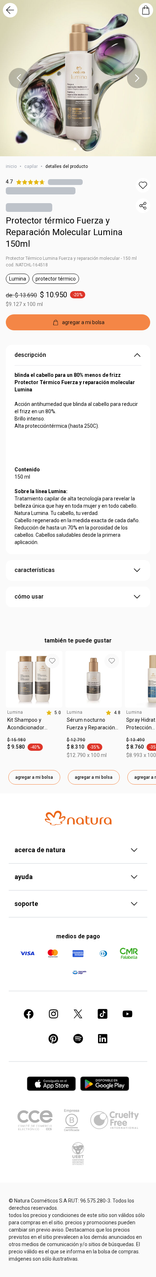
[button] (143, 185)
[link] (34, 726)
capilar (31, 166)
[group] (34, 718)
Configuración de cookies (78, 1268)
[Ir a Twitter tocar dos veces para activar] (78, 1014)
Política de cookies (108, 1237)
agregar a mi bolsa (34, 777)
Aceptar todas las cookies (78, 1252)
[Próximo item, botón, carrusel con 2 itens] (137, 78)
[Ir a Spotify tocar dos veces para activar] (78, 1039)
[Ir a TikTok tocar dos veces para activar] (103, 1014)
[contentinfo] (53, 712)
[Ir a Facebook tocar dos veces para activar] (29, 1014)
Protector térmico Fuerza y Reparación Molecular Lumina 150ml (64, 232)
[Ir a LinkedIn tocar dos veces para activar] (103, 1039)
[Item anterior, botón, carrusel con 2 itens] (19, 78)
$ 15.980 (16, 739)
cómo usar (29, 596)
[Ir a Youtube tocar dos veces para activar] (127, 1014)
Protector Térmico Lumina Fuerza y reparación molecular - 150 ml (71, 258)
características (35, 570)
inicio (11, 166)
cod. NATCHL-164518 (27, 264)
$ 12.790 (76, 739)
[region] (78, 1236)
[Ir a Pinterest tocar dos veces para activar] (53, 1039)
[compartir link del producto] (143, 205)
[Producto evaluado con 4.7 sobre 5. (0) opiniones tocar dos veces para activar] (65, 182)
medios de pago (78, 936)
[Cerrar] (141, 1203)
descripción (30, 354)
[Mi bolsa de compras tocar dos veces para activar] (146, 10)
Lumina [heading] (15, 712)
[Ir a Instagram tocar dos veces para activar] (53, 1014)
